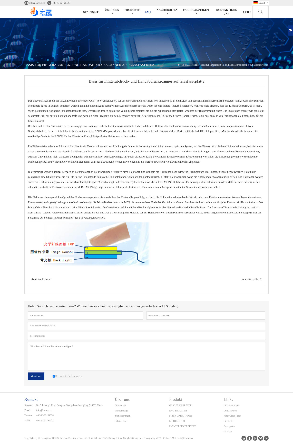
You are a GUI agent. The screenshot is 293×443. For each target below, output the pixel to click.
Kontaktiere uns (226, 11)
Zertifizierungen (122, 416)
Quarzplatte (229, 426)
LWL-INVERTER (178, 410)
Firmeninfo (120, 405)
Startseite (91, 12)
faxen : (27, 420)
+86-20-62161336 (61, 3)
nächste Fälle (252, 279)
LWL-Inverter (230, 410)
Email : (28, 410)
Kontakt (31, 399)
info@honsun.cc (37, 3)
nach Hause (184, 64)
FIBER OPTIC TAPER (180, 416)
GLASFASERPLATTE (180, 405)
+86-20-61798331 (45, 420)
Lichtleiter (229, 421)
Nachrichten (167, 9)
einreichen (36, 376)
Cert (247, 12)
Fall (148, 12)
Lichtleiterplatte (231, 405)
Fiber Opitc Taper (232, 416)
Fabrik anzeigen (196, 9)
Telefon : (28, 415)
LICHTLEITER (177, 421)
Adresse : (28, 405)
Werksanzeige (121, 410)
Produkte (132, 9)
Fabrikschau (120, 421)
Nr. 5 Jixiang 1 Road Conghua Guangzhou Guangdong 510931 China (69, 405)
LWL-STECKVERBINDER (182, 426)
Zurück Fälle (41, 279)
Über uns (112, 9)
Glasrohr (228, 431)
